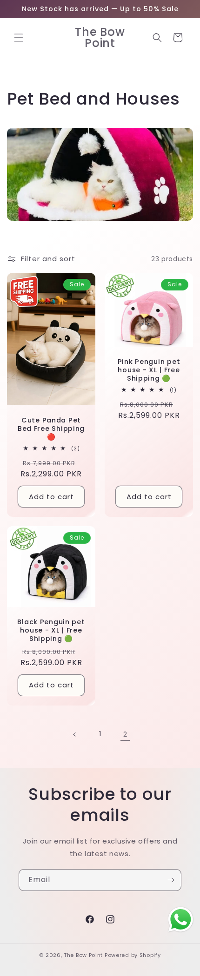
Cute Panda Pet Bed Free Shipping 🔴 (51, 428)
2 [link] (125, 734)
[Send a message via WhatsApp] (180, 919)
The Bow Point (83, 955)
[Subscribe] (170, 880)
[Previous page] (75, 734)
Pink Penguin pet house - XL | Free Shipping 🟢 (149, 369)
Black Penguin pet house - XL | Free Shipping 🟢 (51, 630)
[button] (18, 37)
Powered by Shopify (133, 955)
